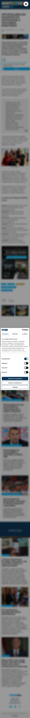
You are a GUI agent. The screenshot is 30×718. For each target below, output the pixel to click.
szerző (10, 299)
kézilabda (11, 284)
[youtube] (11, 707)
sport (3, 284)
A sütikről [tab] (24, 334)
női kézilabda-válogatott (8, 287)
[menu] (27, 7)
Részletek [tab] (15, 334)
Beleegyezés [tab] (5, 334)
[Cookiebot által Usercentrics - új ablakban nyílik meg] (22, 330)
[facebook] (15, 707)
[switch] (26, 363)
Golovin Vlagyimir (6, 290)
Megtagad (15, 387)
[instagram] (19, 707)
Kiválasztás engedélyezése (15, 382)
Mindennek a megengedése (15, 378)
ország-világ (20, 284)
